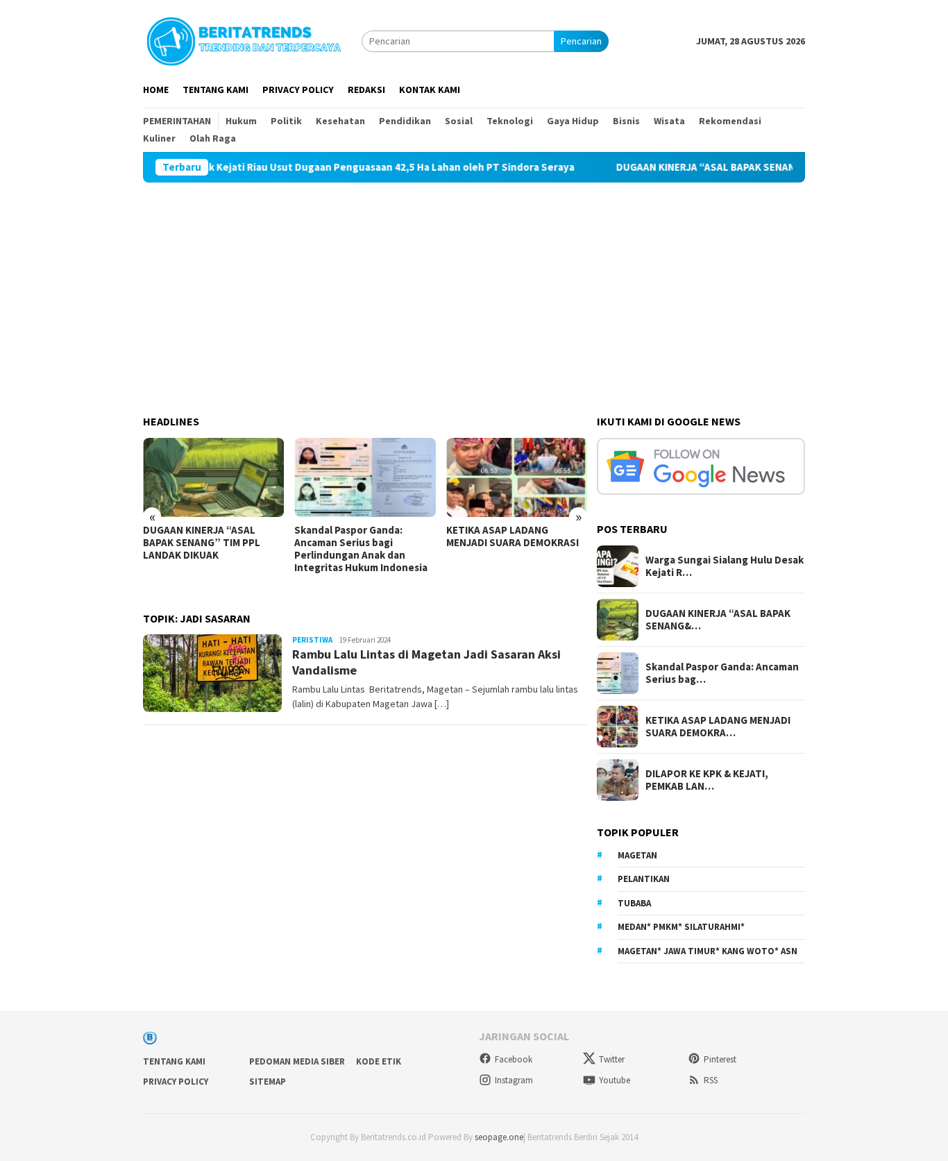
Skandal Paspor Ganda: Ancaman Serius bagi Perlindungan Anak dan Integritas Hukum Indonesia (361, 549)
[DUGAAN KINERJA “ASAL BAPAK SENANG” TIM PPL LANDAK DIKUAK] (213, 477)
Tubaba (634, 903)
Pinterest (720, 1059)
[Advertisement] (474, 286)
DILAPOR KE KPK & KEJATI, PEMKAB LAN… (706, 780)
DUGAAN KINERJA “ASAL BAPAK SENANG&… (717, 619)
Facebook (513, 1059)
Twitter (612, 1059)
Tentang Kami (174, 1061)
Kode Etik (378, 1061)
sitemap (267, 1081)
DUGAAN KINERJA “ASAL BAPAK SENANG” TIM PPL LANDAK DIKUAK (742, 167)
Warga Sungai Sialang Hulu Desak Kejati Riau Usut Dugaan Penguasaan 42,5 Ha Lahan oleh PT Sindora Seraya (287, 167)
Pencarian (581, 41)
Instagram (514, 1080)
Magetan (637, 855)
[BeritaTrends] (243, 39)
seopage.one (499, 1137)
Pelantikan (644, 879)
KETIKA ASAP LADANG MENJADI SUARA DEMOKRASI (514, 536)
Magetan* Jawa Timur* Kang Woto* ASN (707, 951)
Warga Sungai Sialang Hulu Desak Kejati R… (724, 566)
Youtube (614, 1080)
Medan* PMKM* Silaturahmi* (681, 927)
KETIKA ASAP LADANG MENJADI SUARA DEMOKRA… (717, 726)
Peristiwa (312, 640)
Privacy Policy (175, 1081)
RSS (711, 1080)
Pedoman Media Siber (297, 1061)
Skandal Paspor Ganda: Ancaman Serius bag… (722, 673)
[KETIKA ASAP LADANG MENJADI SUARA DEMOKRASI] (516, 477)
